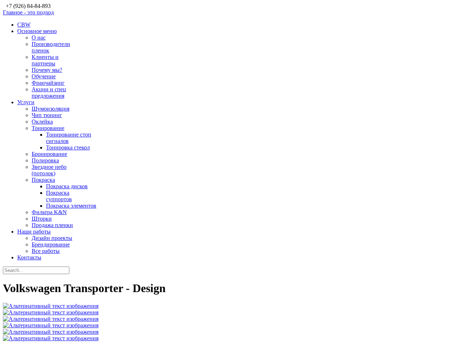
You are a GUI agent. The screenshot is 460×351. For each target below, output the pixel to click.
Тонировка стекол (68, 147)
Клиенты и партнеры (45, 60)
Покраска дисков (67, 186)
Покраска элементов (71, 206)
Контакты (29, 257)
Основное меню (37, 31)
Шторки (42, 219)
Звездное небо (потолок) (49, 170)
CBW (24, 25)
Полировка (45, 160)
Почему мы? (47, 70)
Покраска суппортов (59, 196)
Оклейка (42, 122)
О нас (39, 37)
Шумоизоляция (50, 109)
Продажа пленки (52, 225)
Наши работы (34, 231)
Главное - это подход (28, 12)
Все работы (46, 251)
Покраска (43, 180)
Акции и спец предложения (49, 92)
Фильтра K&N (49, 212)
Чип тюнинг (47, 115)
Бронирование (49, 154)
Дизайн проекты (52, 238)
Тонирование (48, 128)
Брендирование (51, 244)
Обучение (44, 76)
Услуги (25, 102)
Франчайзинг (48, 83)
